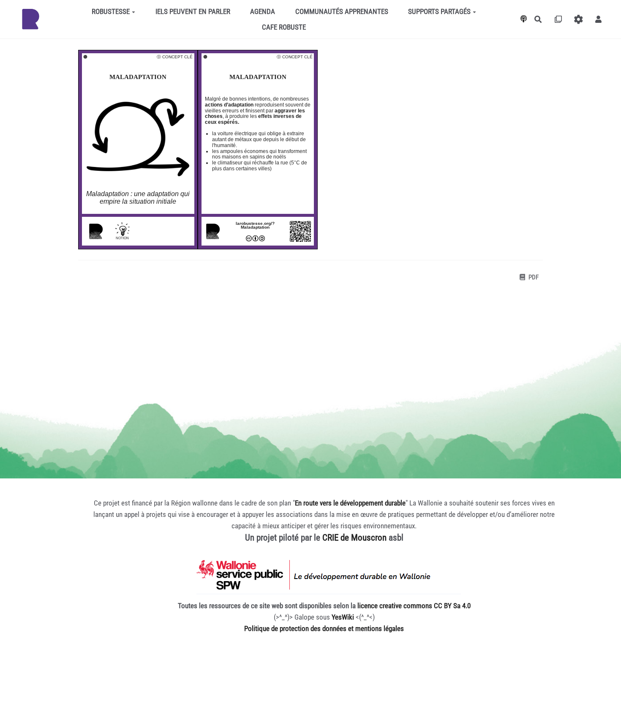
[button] (598, 19)
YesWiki (343, 617)
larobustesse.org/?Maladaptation (255, 225)
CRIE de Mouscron (354, 538)
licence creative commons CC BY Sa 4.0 (414, 605)
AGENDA (262, 11)
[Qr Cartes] (558, 19)
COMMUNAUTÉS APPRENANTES (341, 11)
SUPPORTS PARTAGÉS (439, 11)
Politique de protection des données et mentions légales (324, 628)
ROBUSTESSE (111, 11)
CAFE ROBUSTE (284, 27)
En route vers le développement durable (350, 503)
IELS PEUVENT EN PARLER (192, 11)
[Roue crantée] (578, 19)
